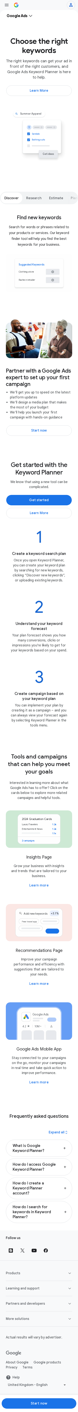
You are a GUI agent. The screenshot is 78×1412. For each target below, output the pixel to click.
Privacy (11, 1367)
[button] (39, 1148)
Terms (27, 1367)
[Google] (13, 1353)
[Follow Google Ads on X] (22, 1251)
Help (16, 1377)
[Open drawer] (6, 5)
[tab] (11, 198)
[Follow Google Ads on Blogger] (11, 1251)
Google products (47, 1362)
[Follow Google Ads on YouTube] (34, 1251)
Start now (39, 1403)
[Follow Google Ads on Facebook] (46, 1251)
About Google (17, 1362)
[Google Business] (16, 5)
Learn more (39, 885)
